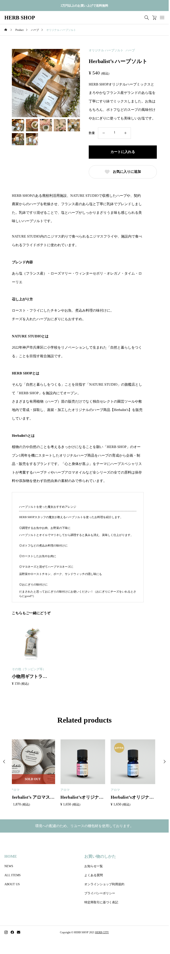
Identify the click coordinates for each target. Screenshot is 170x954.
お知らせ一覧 (93, 866)
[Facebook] (12, 932)
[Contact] (18, 932)
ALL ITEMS (12, 875)
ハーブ (130, 50)
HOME (10, 856)
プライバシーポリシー (99, 893)
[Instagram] (6, 932)
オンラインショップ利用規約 (104, 884)
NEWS (8, 866)
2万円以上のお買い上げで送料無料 (84, 5)
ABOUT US (12, 884)
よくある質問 (93, 875)
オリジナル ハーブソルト (106, 50)
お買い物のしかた (100, 856)
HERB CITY (102, 932)
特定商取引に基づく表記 (101, 902)
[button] (164, 761)
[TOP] (155, 933)
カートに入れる (122, 152)
